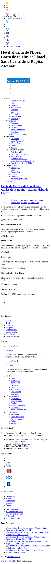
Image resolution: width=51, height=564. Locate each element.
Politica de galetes (13, 518)
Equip (13, 170)
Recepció (14, 110)
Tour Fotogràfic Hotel (19, 179)
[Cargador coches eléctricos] (7, 44)
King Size (10, 325)
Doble (8, 321)
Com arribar (15, 172)
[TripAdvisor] (7, 37)
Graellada (9, 365)
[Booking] (7, 41)
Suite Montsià (11, 332)
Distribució (15, 132)
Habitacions (15, 105)
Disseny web (6, 561)
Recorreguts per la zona (20, 154)
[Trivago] (7, 34)
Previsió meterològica (14, 514)
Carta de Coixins (12, 336)
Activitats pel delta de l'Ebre (22, 163)
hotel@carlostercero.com (15, 18)
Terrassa (14, 148)
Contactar (14, 176)
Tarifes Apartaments (18, 134)
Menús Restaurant (18, 143)
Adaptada (9, 327)
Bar (12, 112)
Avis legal (10, 516)
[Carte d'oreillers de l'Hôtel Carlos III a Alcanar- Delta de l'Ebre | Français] (7, 10)
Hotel (13, 103)
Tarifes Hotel (16, 107)
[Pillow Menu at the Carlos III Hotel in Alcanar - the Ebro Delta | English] (7, 7)
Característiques (17, 125)
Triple (8, 323)
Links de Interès (12, 509)
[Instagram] (7, 30)
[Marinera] (15, 346)
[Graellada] (15, 361)
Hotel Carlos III (13, 557)
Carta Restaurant (17, 141)
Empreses (14, 119)
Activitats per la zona (19, 159)
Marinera (9, 350)
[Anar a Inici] (19, 94)
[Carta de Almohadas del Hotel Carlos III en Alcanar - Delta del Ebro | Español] (7, 5)
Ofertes (9, 181)
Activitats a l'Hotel (18, 152)
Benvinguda (15, 168)
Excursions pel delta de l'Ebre (22, 161)
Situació (14, 174)
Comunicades (11, 330)
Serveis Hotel (16, 114)
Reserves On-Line (13, 46)
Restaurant (15, 139)
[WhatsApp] (7, 22)
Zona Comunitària (18, 130)
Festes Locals (16, 156)
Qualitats (14, 127)
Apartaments (16, 123)
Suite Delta (10, 334)
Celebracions (16, 116)
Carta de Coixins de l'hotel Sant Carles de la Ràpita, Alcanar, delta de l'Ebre (24, 190)
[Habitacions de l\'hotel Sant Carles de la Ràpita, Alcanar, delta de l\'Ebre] (28, 552)
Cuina (13, 145)
